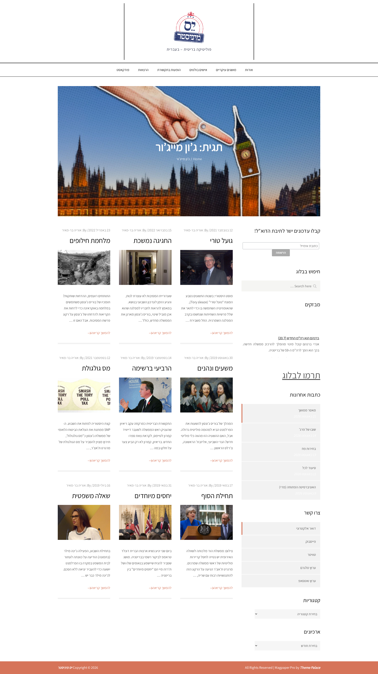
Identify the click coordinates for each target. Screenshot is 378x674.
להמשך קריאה (100, 333)
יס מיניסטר (65, 667)
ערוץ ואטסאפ (307, 581)
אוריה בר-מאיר (71, 230)
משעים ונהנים (215, 368)
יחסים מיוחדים (153, 495)
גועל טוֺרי (221, 240)
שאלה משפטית (91, 495)
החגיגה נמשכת (152, 240)
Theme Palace (310, 667)
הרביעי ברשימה (152, 368)
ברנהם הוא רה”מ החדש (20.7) (298, 334)
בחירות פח (309, 448)
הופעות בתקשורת (169, 70)
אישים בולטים (198, 70)
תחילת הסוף (217, 495)
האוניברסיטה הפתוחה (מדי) (297, 487)
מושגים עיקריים (226, 70)
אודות (249, 70)
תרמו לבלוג (301, 375)
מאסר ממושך (307, 410)
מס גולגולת (96, 368)
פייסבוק (311, 541)
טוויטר (312, 554)
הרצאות (143, 70)
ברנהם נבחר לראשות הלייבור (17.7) (295, 355)
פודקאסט (123, 70)
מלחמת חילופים (90, 240)
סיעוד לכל (309, 468)
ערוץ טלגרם (308, 567)
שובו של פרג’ (307, 429)
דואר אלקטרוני (306, 528)
